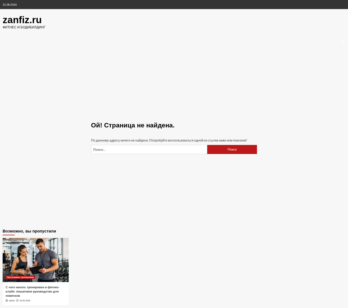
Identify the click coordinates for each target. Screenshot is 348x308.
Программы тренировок (20, 277)
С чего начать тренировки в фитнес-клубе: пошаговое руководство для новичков (32, 291)
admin (12, 300)
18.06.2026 (24, 300)
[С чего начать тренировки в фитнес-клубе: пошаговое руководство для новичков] (36, 260)
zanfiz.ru (22, 19)
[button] (343, 40)
